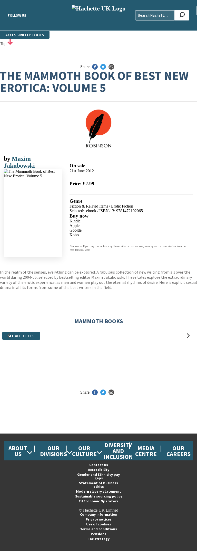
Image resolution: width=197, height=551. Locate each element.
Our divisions (53, 451)
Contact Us (98, 464)
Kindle (75, 221)
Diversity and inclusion (118, 451)
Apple (75, 225)
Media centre (146, 451)
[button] (8, 336)
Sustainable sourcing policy (98, 496)
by (8, 158)
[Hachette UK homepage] (98, 15)
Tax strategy (99, 538)
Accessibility (98, 469)
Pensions (98, 534)
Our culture (84, 451)
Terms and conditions (98, 529)
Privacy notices (99, 519)
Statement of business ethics (98, 485)
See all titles (21, 335)
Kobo (74, 235)
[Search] (182, 15)
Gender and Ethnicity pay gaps (98, 476)
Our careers (178, 451)
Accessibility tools (24, 34)
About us (17, 451)
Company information (98, 514)
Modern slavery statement (98, 491)
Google (76, 230)
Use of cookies (98, 524)
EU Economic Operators (99, 501)
